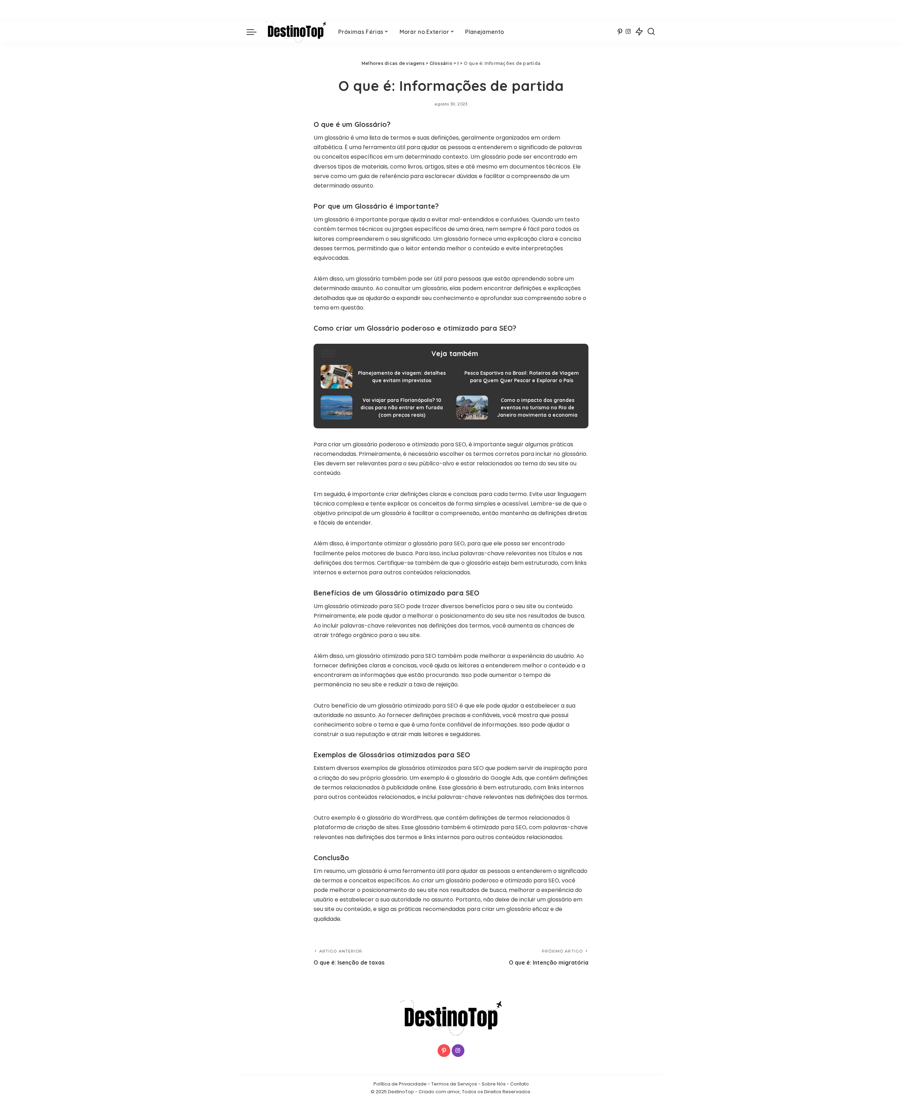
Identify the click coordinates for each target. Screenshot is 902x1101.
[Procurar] (651, 31)
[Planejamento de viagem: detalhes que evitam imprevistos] (383, 377)
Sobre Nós (494, 1084)
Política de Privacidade (400, 1084)
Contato (519, 1084)
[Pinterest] (620, 31)
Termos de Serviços (454, 1084)
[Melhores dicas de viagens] (296, 31)
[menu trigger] (255, 31)
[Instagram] (628, 31)
